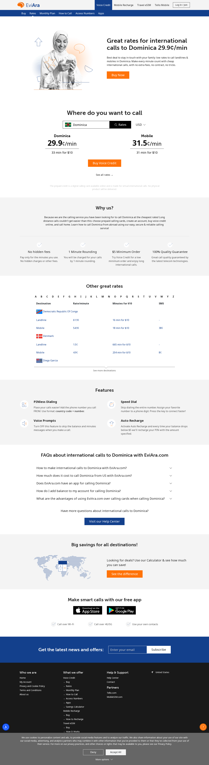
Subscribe (158, 650)
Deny (93, 752)
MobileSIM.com (114, 696)
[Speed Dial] (111, 404)
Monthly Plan (47, 13)
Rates (69, 686)
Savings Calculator (75, 706)
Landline (41, 320)
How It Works (73, 731)
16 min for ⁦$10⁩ (121, 320)
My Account (26, 681)
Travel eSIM (69, 723)
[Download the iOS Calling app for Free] (87, 610)
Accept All (115, 752)
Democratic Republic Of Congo (60, 311)
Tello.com (111, 692)
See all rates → (104, 174)
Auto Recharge (132, 420)
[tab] (35, 296)
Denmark (48, 336)
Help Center (113, 677)
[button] (103, 5)
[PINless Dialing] (24, 404)
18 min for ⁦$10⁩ (121, 328)
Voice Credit (69, 677)
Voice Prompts (45, 420)
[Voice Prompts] (24, 423)
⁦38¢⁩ (161, 328)
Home (23, 677)
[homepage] (29, 5)
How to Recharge (74, 719)
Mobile (40, 328)
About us (24, 694)
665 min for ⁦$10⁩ (122, 344)
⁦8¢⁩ (160, 352)
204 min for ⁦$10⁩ (122, 352)
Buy (23, 13)
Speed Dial (129, 402)
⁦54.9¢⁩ (76, 328)
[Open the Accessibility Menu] (5, 727)
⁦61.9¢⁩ (76, 320)
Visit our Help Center (104, 521)
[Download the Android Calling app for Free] (121, 610)
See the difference (125, 574)
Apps (101, 13)
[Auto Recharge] (111, 423)
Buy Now (118, 75)
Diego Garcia (50, 360)
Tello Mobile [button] (162, 5)
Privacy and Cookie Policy (32, 686)
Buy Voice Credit (104, 163)
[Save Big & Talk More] (62, 567)
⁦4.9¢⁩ (75, 352)
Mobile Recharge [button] (123, 5)
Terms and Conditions (30, 690)
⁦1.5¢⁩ (75, 344)
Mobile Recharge (71, 710)
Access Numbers (85, 13)
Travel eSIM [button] (144, 5)
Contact (111, 681)
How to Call (65, 13)
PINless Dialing (45, 402)
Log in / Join (181, 4)
